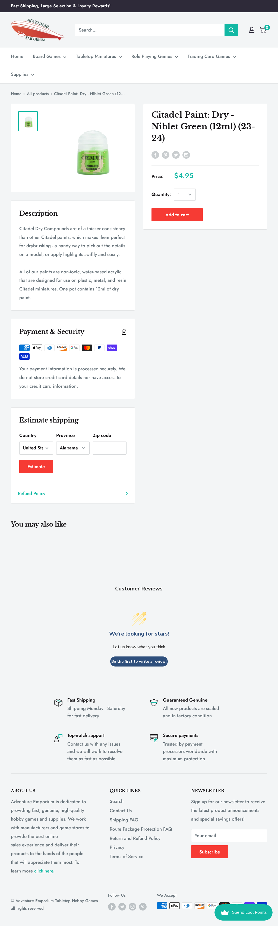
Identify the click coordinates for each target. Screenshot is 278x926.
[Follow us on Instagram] (132, 906)
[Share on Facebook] (155, 154)
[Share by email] (186, 154)
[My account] (251, 30)
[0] (262, 30)
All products (38, 94)
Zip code (102, 435)
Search (117, 801)
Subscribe (209, 852)
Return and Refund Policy (135, 838)
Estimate (36, 466)
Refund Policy (31, 493)
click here (43, 871)
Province (65, 435)
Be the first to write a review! (139, 661)
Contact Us (121, 810)
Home (17, 56)
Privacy (117, 847)
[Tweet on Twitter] (176, 154)
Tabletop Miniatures (96, 56)
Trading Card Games (209, 56)
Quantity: (161, 194)
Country (27, 435)
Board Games (47, 56)
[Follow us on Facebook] (112, 906)
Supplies (19, 74)
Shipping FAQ (124, 819)
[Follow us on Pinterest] (143, 906)
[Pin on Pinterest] (165, 154)
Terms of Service (126, 856)
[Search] (231, 30)
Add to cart (177, 214)
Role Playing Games (151, 56)
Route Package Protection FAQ (141, 829)
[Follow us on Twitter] (122, 906)
